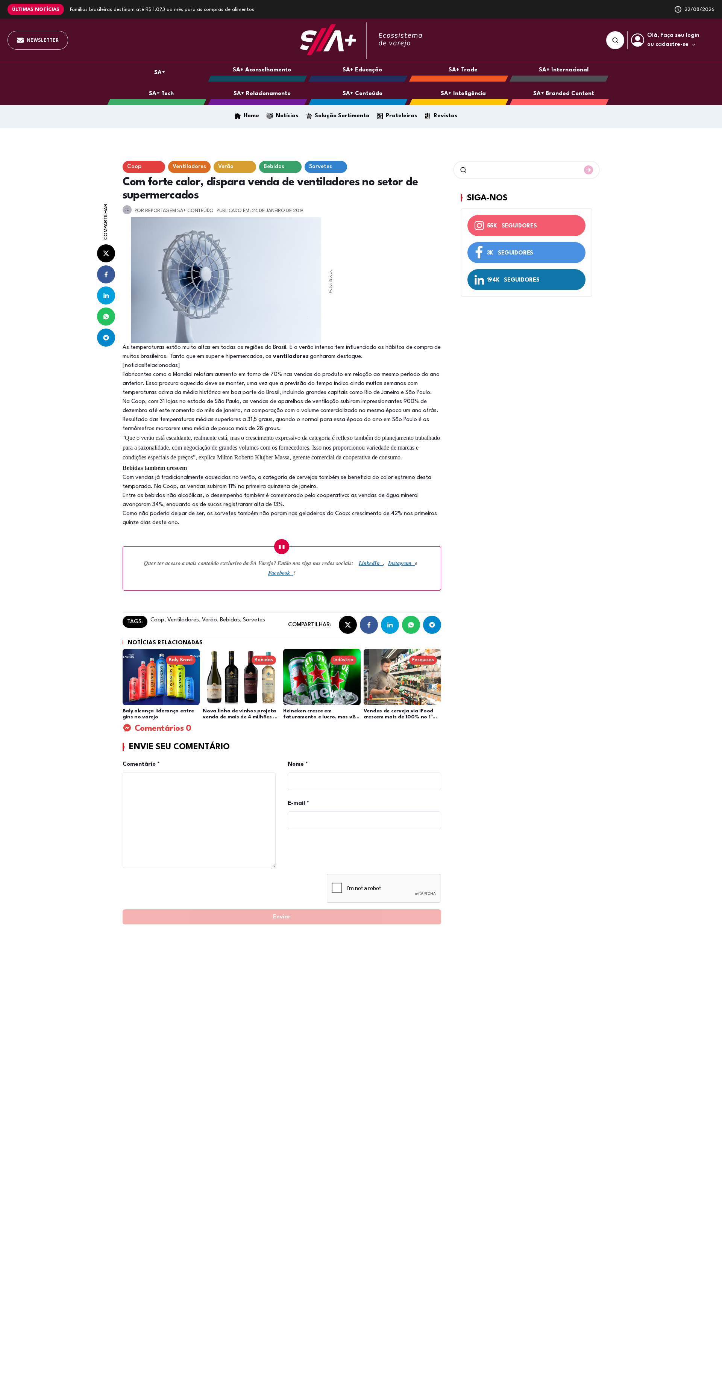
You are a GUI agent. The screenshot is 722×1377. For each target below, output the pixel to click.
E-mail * (298, 803)
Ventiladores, (183, 620)
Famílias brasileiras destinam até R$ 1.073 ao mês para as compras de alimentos (162, 9)
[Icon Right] (588, 169)
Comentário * (141, 764)
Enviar (281, 917)
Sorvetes (253, 620)
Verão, (209, 620)
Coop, (158, 620)
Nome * (298, 764)
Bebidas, (229, 620)
